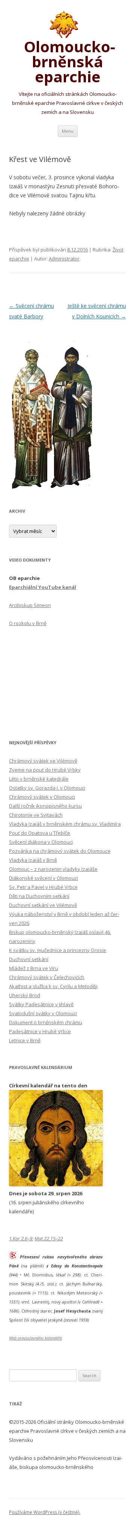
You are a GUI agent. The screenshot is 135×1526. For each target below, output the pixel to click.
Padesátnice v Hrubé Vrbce (40, 1031)
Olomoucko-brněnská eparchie (67, 60)
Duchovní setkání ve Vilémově (43, 905)
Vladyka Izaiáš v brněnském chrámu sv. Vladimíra (65, 824)
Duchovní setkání (28, 959)
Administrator (64, 258)
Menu (68, 131)
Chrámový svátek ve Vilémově (43, 760)
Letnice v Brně (24, 1040)
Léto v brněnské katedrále (39, 778)
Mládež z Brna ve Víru (33, 968)
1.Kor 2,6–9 (20, 1238)
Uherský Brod (24, 995)
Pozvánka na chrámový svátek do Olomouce (60, 851)
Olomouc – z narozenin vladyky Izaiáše (53, 869)
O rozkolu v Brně (27, 623)
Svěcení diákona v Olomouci (41, 842)
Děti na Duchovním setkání (39, 896)
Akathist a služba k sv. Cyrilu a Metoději (53, 986)
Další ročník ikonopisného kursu (45, 805)
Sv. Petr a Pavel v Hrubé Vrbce (43, 887)
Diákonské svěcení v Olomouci (43, 878)
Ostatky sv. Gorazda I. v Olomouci (47, 787)
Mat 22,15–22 (48, 1238)
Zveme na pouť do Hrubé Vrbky (45, 769)
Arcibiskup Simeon (30, 605)
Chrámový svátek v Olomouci (42, 796)
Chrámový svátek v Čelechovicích (46, 977)
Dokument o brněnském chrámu (45, 1022)
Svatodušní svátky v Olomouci (43, 1013)
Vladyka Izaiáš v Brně (33, 860)
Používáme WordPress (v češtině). (44, 1512)
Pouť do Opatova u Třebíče (39, 833)
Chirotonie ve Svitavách (36, 814)
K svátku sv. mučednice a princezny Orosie (57, 950)
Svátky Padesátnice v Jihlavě (41, 1004)
